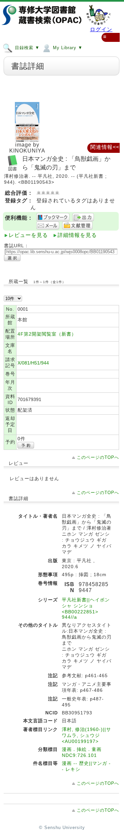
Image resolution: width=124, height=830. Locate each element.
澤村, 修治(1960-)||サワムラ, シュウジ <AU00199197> (86, 735)
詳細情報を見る (77, 235)
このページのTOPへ (98, 457)
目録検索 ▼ (26, 47)
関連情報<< (104, 147)
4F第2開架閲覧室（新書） (47, 334)
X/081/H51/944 (33, 362)
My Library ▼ (67, 47)
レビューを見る (28, 235)
